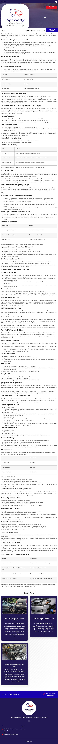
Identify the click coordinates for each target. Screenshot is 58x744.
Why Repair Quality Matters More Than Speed (14, 665)
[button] (44, 17)
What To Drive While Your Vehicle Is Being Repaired (43, 619)
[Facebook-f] (56, 2)
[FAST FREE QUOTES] (43, 694)
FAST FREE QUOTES (51, 693)
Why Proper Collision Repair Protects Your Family (14, 619)
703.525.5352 (49, 695)
